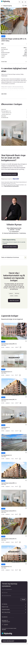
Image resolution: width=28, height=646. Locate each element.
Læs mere (4, 629)
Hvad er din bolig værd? (8, 640)
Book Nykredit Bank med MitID (9, 174)
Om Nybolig (4, 604)
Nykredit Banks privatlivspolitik (11, 186)
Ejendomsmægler (6, 609)
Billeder (3, 31)
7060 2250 (12, 229)
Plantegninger (6, 31)
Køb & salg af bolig (6, 612)
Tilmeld (23, 599)
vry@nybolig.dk (15, 231)
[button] (4, 94)
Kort (10, 31)
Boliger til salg (5, 606)
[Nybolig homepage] (7, 634)
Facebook (6, 624)
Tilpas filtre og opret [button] (14, 300)
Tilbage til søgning (7, 5)
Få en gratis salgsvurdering (10, 246)
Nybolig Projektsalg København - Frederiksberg (15, 233)
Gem (26, 341)
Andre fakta (4, 61)
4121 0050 (18, 229)
